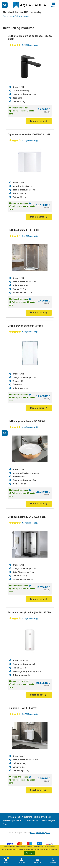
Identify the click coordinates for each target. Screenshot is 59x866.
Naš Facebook (31, 820)
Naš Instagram (49, 820)
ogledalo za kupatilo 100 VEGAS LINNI (29, 134)
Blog (5, 824)
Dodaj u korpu (37, 121)
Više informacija (51, 849)
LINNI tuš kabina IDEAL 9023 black (27, 516)
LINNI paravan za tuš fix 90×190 (25, 325)
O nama (12, 817)
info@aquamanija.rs (40, 832)
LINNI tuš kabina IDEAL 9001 (23, 230)
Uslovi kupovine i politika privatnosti (34, 817)
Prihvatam (30, 853)
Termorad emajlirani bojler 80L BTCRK (29, 612)
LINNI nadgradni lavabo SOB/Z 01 (26, 421)
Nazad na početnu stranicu (16, 16)
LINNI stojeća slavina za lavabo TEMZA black (30, 37)
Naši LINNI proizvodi (12, 820)
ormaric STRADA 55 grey (22, 708)
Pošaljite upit (36, 695)
